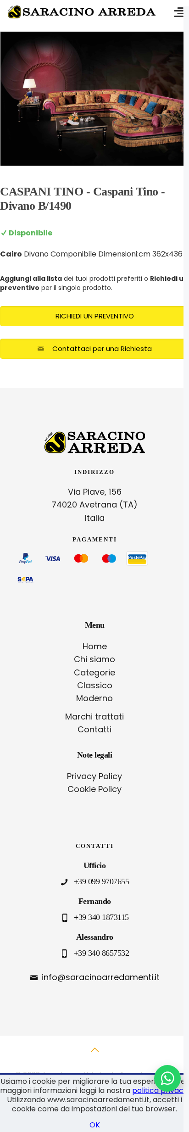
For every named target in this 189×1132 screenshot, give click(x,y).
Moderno (94, 698)
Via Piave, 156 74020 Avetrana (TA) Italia (94, 505)
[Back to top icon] (94, 1055)
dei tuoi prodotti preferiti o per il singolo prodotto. (94, 283)
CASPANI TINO (41, 191)
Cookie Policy (94, 789)
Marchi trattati (94, 716)
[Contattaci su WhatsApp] (167, 1078)
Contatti (94, 729)
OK (94, 1125)
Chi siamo (94, 659)
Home (95, 646)
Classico (94, 685)
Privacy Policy (94, 776)
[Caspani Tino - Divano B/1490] (94, 98)
